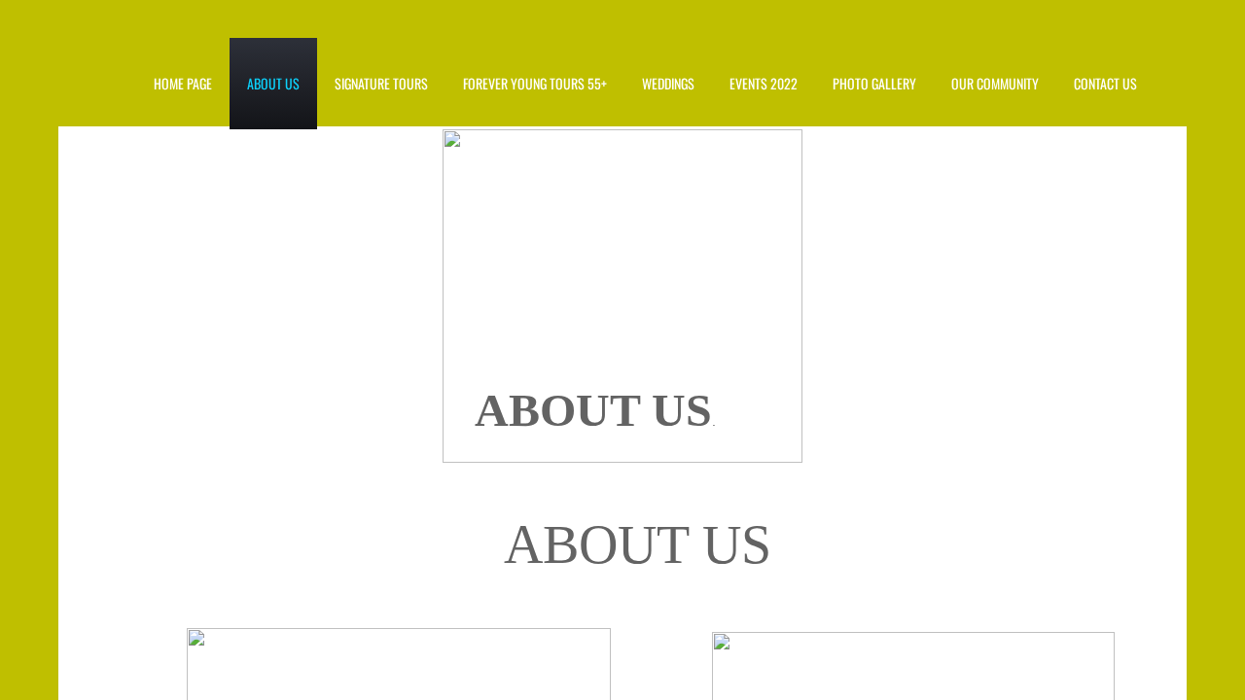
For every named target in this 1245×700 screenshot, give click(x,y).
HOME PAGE (183, 83)
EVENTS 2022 (763, 83)
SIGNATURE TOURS (381, 83)
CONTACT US (1105, 83)
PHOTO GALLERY (874, 83)
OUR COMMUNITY (995, 83)
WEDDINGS (668, 83)
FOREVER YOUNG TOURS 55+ (535, 83)
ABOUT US (273, 83)
